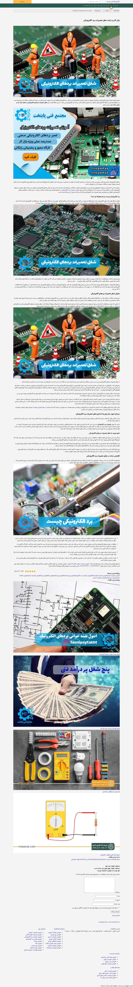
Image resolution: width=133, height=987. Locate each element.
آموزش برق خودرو (111, 578)
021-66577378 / (114, 922)
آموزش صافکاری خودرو (54, 941)
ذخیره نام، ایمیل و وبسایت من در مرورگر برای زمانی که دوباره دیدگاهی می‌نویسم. (95, 908)
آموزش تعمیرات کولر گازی (109, 964)
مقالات (106, 10)
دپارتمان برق (42, 929)
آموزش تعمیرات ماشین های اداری (106, 975)
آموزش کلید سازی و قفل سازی (107, 973)
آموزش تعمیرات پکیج (34, 576)
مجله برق (117, 859)
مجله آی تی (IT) (87, 859)
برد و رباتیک (97, 10)
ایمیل (117, 900)
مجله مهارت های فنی (77, 859)
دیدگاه (117, 892)
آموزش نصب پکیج (110, 962)
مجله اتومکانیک (96, 859)
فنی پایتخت (116, 10)
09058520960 (103, 922)
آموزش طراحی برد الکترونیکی (34, 939)
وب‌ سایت (117, 904)
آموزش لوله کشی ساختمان (108, 957)
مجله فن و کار (105, 5)
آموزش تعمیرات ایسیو (99, 578)
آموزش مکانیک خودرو (54, 933)
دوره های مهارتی (115, 967)
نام (118, 896)
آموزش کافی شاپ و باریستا (108, 978)
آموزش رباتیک (43, 576)
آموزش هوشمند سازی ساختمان (33, 950)
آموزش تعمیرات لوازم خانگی (81, 564)
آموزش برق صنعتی (59, 576)
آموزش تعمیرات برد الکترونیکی (70, 190)
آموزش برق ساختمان (69, 576)
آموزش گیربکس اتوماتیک (54, 948)
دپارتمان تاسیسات (114, 954)
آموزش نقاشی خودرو (55, 939)
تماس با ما (98, 5)
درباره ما (92, 5)
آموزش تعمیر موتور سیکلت (53, 943)
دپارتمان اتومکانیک (59, 929)
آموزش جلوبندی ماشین (54, 946)
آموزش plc (50, 576)
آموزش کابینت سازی (110, 971)
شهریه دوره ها (86, 5)
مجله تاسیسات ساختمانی (108, 859)
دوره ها (111, 5)
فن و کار (116, 5)
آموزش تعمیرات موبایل (35, 407)
